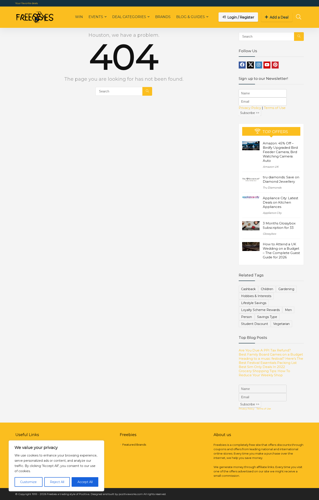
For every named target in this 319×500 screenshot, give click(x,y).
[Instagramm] (258, 65)
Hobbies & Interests (256, 296)
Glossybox (269, 233)
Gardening (286, 289)
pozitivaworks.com (131, 494)
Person (246, 317)
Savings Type (267, 317)
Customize (28, 482)
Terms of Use (275, 108)
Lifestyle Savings (253, 303)
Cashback (248, 289)
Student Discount (254, 324)
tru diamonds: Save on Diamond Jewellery (281, 179)
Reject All (57, 482)
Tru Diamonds (272, 187)
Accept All (85, 482)
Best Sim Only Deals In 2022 (262, 367)
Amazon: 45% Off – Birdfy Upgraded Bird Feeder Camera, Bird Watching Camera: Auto (280, 152)
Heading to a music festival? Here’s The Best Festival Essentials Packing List (271, 360)
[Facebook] (242, 65)
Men (288, 310)
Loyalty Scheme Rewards (260, 310)
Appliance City (272, 212)
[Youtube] (266, 65)
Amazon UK (271, 166)
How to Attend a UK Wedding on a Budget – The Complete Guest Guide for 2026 (281, 250)
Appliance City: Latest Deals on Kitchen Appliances (280, 202)
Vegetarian (281, 324)
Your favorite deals (26, 3)
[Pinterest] (275, 65)
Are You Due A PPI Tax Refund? (265, 350)
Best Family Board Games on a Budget (271, 354)
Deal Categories (129, 17)
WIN (79, 17)
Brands (163, 17)
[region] (56, 465)
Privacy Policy (250, 108)
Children (267, 289)
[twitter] (250, 65)
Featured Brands (134, 444)
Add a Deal (279, 17)
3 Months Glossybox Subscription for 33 (279, 225)
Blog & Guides (190, 17)
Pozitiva (84, 494)
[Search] (147, 91)
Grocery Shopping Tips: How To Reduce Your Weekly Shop (264, 373)
